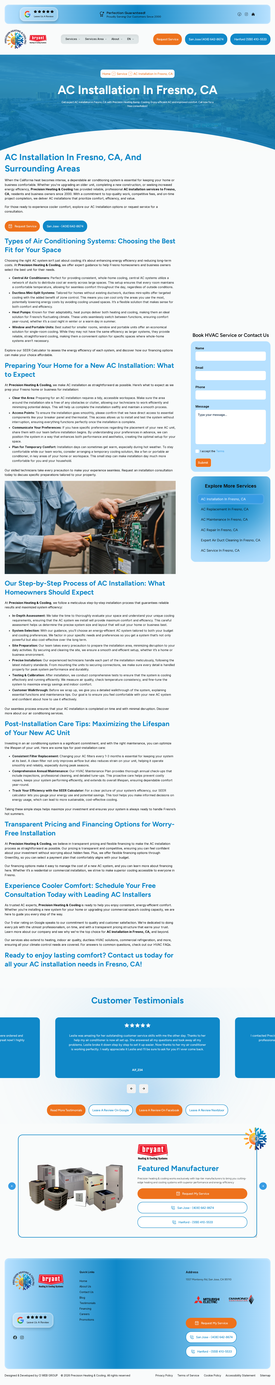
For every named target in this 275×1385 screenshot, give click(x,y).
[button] (72, 39)
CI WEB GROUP (48, 1375)
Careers (85, 1314)
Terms (220, 451)
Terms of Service (188, 1375)
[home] (15, 39)
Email (199, 367)
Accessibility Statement (240, 1375)
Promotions (87, 1319)
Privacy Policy (164, 1375)
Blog (82, 1297)
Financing (85, 1308)
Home (83, 1281)
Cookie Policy (212, 1375)
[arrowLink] (131, 1088)
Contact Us (87, 1292)
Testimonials (88, 1303)
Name (199, 348)
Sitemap (265, 1375)
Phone (200, 387)
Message (202, 406)
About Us (85, 1286)
